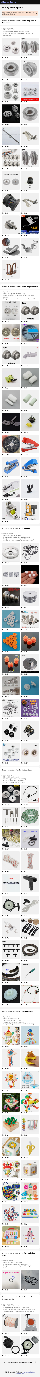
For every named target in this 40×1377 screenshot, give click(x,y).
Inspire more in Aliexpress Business (20, 1362)
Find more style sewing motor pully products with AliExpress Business (18, 13)
